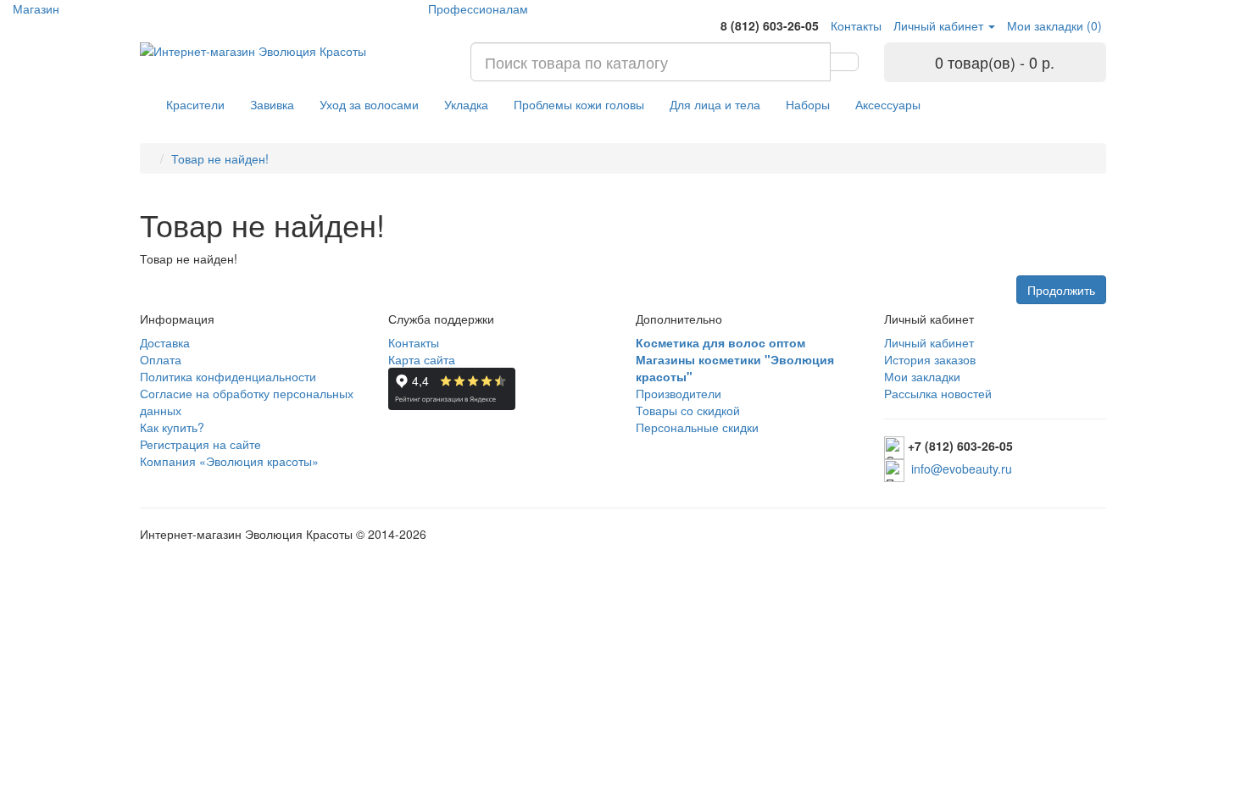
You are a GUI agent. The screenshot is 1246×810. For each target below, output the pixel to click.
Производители (678, 393)
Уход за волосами (369, 104)
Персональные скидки (697, 427)
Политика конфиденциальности (228, 376)
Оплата (160, 359)
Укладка (466, 104)
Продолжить (1061, 289)
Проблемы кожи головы (579, 104)
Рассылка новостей (938, 393)
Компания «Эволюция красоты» (229, 460)
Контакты (413, 342)
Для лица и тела (715, 104)
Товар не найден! (220, 158)
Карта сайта (421, 359)
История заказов (930, 359)
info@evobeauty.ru (961, 468)
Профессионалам (478, 8)
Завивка (272, 104)
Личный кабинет (929, 342)
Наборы (808, 104)
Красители (195, 104)
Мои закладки (922, 376)
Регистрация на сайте (200, 444)
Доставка (165, 342)
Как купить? (172, 427)
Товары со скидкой (688, 410)
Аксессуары (888, 104)
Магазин (36, 8)
